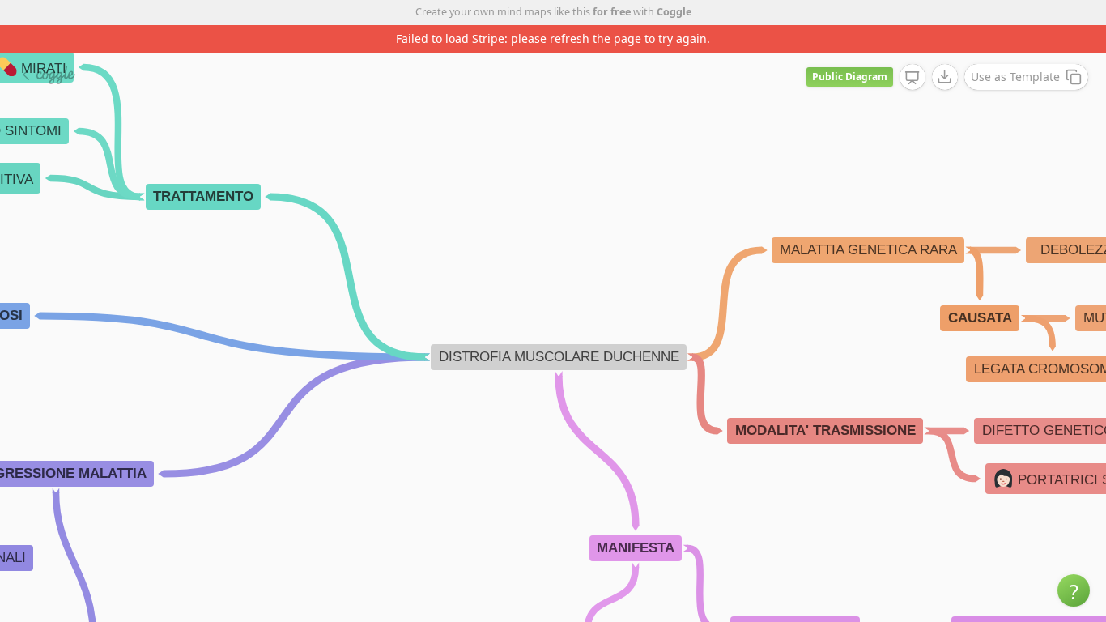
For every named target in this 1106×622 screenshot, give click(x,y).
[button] (1073, 590)
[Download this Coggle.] (945, 77)
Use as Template (1015, 76)
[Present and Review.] (912, 78)
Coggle (674, 12)
